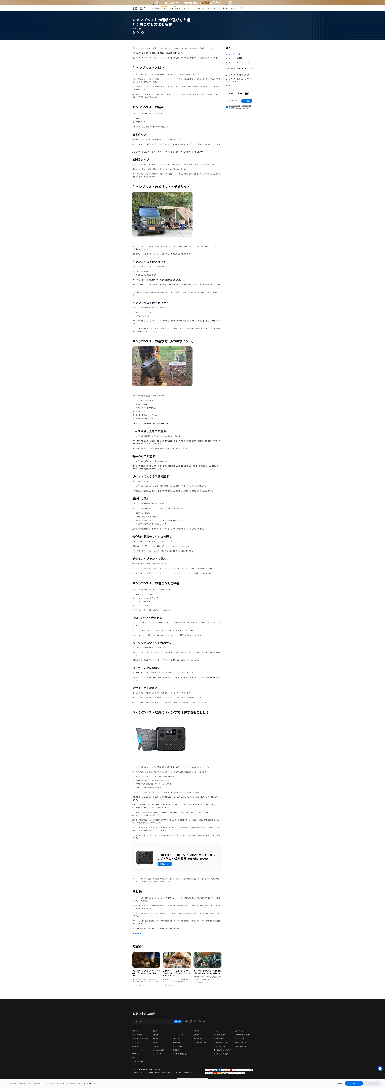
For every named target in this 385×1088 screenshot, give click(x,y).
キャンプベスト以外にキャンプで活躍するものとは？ (238, 80)
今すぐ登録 (246, 101)
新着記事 (155, 1042)
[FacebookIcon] (199, 1021)
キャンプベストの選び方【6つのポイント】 (239, 69)
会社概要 (155, 1035)
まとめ (228, 85)
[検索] (237, 8)
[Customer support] (232, 8)
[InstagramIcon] (190, 1021)
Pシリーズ (135, 1058)
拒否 (372, 1083)
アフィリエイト (239, 1039)
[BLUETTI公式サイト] (140, 8)
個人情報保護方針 (219, 1035)
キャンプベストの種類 (234, 58)
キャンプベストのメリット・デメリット (238, 63)
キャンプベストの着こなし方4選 (237, 75)
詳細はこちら (165, 864)
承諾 (354, 1083)
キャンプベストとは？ (234, 54)
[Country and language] (250, 8)
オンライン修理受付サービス (182, 1054)
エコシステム (136, 1042)
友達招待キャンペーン (201, 1042)
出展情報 (155, 1039)
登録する (177, 1021)
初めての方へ (177, 1039)
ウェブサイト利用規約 (221, 1054)
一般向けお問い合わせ (242, 1042)
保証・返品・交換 (219, 1046)
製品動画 (176, 1050)
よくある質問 (177, 1046)
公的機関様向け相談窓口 (242, 1035)
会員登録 (196, 1035)
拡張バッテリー (137, 1046)
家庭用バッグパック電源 (140, 1039)
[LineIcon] (186, 1021)
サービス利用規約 (234, 106)
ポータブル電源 (137, 1035)
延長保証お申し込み (220, 1042)
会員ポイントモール (200, 1039)
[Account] (241, 8)
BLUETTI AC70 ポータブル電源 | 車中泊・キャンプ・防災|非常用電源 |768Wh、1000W (187, 856)
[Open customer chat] (380, 1068)
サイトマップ (157, 1054)
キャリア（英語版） (159, 1050)
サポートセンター (178, 1035)
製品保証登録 (218, 1039)
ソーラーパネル (137, 1050)
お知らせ (155, 1046)
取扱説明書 (176, 1042)
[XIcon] (195, 1021)
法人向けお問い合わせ (242, 1046)
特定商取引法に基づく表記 (222, 1050)
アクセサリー (136, 1054)
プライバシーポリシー (88, 1083)
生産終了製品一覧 (138, 1061)
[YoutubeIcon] (204, 1021)
